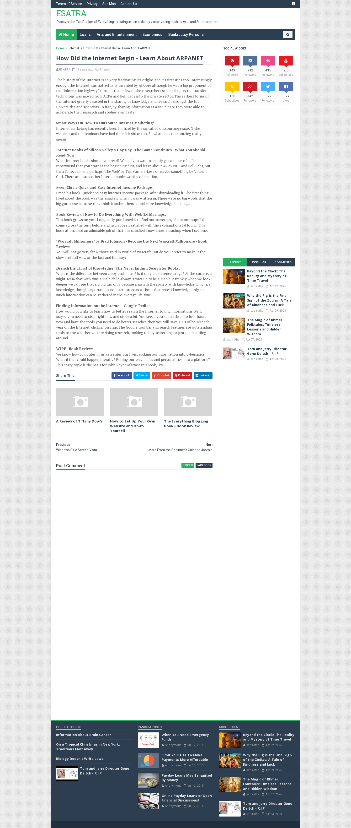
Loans (85, 34)
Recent (235, 262)
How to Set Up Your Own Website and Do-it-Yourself (132, 426)
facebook (204, 465)
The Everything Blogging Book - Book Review (186, 423)
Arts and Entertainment (117, 34)
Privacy (92, 4)
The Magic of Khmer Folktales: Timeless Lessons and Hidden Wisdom (264, 327)
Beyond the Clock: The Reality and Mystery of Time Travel (266, 276)
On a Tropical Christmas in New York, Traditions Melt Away (88, 746)
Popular (259, 262)
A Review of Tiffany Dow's (79, 421)
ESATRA (71, 13)
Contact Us (129, 4)
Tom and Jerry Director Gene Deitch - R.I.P (267, 351)
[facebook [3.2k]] (293, 4)
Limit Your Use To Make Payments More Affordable (185, 757)
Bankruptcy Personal (186, 34)
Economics (152, 34)
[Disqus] (134, 534)
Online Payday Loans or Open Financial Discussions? (187, 798)
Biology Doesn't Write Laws (79, 758)
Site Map (109, 4)
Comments (283, 262)
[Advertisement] (259, 181)
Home (68, 34)
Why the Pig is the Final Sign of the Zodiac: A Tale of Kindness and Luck (269, 300)
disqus (188, 465)
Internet (74, 48)
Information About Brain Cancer (83, 734)
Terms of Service (69, 4)
